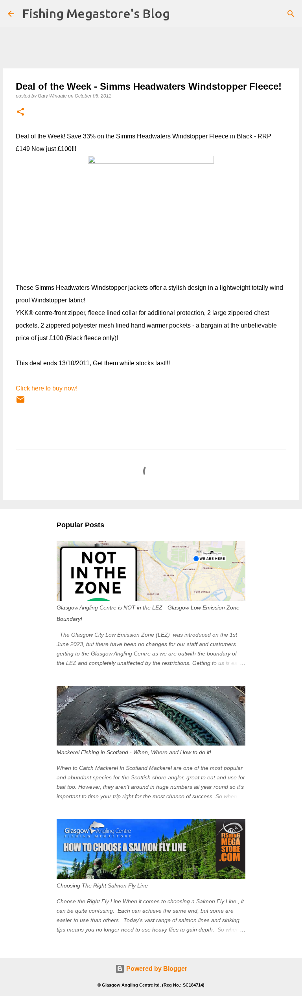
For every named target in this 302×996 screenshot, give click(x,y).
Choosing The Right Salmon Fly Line (102, 885)
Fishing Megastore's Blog (96, 13)
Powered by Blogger (156, 968)
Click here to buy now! (46, 388)
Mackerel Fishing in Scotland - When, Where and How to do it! (134, 752)
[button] (20, 112)
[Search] (291, 13)
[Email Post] (20, 402)
